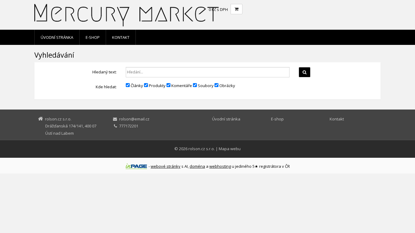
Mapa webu (230, 148)
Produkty (157, 85)
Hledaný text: (104, 72)
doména (197, 166)
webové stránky (165, 166)
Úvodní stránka (57, 37)
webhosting (220, 166)
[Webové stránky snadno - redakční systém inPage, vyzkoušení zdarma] (136, 166)
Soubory (205, 85)
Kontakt (120, 37)
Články (136, 85)
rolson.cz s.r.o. (201, 148)
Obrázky (226, 85)
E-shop (93, 37)
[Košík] (236, 9)
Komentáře (181, 85)
